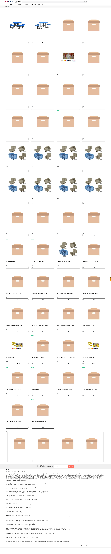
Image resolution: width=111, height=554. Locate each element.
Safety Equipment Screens (40, 529)
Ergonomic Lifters (33, 504)
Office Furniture (8, 521)
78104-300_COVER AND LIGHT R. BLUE (38, 261)
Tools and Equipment (9, 483)
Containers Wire (42, 492)
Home (6, 6)
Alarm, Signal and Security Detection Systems (70, 472)
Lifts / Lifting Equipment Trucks (71, 517)
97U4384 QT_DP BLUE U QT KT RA (88, 325)
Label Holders (8, 514)
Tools (7, 536)
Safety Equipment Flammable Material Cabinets (63, 529)
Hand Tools (64, 475)
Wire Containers (16, 540)
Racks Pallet (27, 525)
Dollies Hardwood (20, 499)
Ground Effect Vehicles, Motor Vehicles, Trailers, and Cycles (53, 475)
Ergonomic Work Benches (40, 504)
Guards (7, 507)
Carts (7, 488)
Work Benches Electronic (26, 541)
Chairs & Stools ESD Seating (27, 491)
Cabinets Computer (34, 487)
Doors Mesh (19, 500)
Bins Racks (17, 484)
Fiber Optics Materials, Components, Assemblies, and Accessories (92, 474)
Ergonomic (7, 504)
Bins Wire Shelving (10, 540)
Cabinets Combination (16, 487)
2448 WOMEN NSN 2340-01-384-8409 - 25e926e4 (40, 325)
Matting (7, 520)
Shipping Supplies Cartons (42, 533)
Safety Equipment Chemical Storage (30, 529)
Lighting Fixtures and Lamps (17, 476)
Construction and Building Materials (52, 473)
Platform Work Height (20, 524)
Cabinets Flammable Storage (46, 487)
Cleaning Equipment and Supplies (92, 473)
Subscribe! (71, 466)
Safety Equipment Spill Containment (52, 528)
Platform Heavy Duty (33, 524)
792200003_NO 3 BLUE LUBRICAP (88, 36)
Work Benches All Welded (50, 541)
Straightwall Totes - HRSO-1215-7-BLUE (38, 197)
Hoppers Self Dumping (18, 511)
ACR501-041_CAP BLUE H (35, 68)
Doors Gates (14, 500)
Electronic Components (21, 471)
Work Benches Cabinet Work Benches (16, 541)
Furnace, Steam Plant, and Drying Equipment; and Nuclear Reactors (76, 475)
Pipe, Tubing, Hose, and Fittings (80, 477)
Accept (54, 552)
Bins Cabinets (10, 484)
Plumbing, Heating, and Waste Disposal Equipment (43, 477)
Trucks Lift (27, 537)
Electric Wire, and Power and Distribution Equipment (42, 474)
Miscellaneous (93, 476)
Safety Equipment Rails (13, 529)
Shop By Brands (41, 4)
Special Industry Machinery (60, 478)
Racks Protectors (32, 525)
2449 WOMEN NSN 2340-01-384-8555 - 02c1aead (14, 325)
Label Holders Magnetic (14, 514)
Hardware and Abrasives (90, 475)
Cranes (7, 495)
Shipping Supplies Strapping (16, 533)
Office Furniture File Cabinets (24, 521)
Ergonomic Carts (20, 504)
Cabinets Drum (40, 487)
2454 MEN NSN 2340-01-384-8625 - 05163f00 (64, 389)
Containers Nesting (19, 492)
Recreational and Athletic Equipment (70, 477)
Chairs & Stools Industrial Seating (43, 491)
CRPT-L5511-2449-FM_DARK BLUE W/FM (38, 357)
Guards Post (15, 507)
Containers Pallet (30, 492)
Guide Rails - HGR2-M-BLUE (61, 68)
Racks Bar (9, 525)
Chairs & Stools (8, 491)
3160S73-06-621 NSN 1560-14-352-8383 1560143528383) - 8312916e (66, 455)
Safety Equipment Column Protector (49, 529)
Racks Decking (18, 525)
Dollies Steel (36, 499)
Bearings (33, 473)
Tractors (65, 478)
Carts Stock (18, 488)
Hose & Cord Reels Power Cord (16, 512)
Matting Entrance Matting (35, 520)
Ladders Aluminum (11, 515)
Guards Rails (24, 507)
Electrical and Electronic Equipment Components (58, 474)
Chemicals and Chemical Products (82, 473)
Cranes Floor (16, 495)
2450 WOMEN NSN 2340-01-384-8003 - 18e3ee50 (14, 293)
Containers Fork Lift (13, 492)
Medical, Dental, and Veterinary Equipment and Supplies (64, 476)
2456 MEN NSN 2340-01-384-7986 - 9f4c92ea (39, 421)
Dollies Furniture (15, 499)
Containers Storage (25, 492)
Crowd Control (8, 496)
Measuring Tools (20, 477)
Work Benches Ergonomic (34, 541)
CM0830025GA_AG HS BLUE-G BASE (88, 68)
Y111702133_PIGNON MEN (35, 389)
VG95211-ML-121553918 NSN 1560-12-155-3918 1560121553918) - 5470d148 (18, 455)
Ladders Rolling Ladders (26, 515)
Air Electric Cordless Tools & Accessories (27, 483)
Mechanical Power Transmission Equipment (29, 477)
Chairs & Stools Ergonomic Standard (16, 491)
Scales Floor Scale (17, 530)
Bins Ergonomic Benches (13, 504)
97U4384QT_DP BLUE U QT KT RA (62, 229)
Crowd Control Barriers (14, 496)
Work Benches (8, 541)
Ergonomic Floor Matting (26, 504)
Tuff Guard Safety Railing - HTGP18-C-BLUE (89, 357)
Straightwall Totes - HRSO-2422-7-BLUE (63, 197)
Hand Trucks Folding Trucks (14, 508)
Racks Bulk (13, 525)
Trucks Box (19, 537)
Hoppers (7, 511)
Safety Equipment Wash (42, 528)
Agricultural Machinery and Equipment (13, 472)
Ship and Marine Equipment (51, 478)
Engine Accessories (79, 474)
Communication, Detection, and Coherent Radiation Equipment (67, 473)
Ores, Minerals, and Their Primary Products (58, 477)
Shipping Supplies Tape (34, 533)
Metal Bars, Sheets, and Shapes (78, 476)
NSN (6, 472)
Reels (7, 527)
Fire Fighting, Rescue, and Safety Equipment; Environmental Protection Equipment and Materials (26, 475)
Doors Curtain (10, 500)
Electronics (7, 471)
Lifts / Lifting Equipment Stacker (41, 517)
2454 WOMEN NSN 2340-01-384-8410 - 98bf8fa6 (39, 293)
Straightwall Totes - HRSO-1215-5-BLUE (12, 197)
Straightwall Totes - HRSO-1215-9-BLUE (89, 197)
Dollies (7, 499)
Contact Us (110, 279)
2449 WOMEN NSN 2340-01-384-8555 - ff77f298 (90, 293)
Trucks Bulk (31, 537)
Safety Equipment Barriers (24, 528)
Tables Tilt (25, 534)
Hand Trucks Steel (36, 508)
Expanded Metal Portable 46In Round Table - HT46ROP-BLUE (16, 36)
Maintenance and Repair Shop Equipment (50, 476)
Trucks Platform (15, 537)
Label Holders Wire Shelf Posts (22, 514)
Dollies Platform (30, 499)
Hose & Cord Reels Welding (26, 512)
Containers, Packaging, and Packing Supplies (27, 474)
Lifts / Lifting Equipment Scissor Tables (20, 517)
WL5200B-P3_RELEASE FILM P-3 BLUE (38, 229)
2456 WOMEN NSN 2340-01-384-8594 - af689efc (90, 261)
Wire (6, 540)
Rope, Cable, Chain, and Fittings (32, 478)
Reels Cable (10, 527)
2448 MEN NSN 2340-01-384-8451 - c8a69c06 (13, 421)
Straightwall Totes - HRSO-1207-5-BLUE (63, 165)
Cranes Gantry (21, 495)
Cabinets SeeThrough (66, 487)
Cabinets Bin (11, 487)
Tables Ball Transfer (16, 534)
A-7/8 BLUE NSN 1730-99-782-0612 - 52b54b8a (64, 36)
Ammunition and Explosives (93, 472)
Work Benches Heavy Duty (42, 541)
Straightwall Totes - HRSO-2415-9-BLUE (38, 165)
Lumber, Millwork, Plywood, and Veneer (37, 476)
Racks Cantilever (22, 525)
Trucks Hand (10, 537)
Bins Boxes (33, 484)
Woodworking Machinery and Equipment (16, 479)
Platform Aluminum (27, 524)
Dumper (7, 503)
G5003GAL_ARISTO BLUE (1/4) (11, 68)
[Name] (84, 1)
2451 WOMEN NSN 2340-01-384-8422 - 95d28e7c (65, 293)
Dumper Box (10, 503)
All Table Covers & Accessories (21, 480)
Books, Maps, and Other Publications (40, 473)
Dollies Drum (10, 499)
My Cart (7, 545)
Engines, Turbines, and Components (71, 474)
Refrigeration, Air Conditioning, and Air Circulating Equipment (18, 478)
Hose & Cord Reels (9, 512)
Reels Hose (13, 527)
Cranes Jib (24, 495)
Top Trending (26, 4)
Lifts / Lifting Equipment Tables (61, 517)
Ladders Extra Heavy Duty (19, 515)
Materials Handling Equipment (26, 476)
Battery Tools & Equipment (37, 483)
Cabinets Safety (59, 487)
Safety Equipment (9, 528)
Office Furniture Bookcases (15, 521)
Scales (7, 530)
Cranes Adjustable (11, 495)
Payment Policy (33, 545)
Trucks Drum (36, 537)
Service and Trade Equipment (42, 478)
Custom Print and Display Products (11, 480)
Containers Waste (36, 492)
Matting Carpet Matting (20, 520)
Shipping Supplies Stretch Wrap (25, 533)
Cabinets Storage (28, 487)
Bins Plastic (14, 484)
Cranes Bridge (29, 495)
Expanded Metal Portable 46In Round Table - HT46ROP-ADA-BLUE (42, 36)
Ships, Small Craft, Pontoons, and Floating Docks (82, 478)
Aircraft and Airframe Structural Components (26, 472)
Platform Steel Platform (12, 524)
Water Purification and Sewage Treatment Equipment (30, 479)
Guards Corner (28, 507)
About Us (57, 545)
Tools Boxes (10, 536)
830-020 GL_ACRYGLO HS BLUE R (88, 229)
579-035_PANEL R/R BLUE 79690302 (12, 229)
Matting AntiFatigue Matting (13, 520)
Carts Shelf (14, 488)
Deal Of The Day (12, 4)
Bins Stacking (22, 484)
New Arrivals (34, 4)
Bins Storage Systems (27, 484)
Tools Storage (14, 536)
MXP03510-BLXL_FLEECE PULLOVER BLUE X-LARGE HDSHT (66, 357)
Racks (7, 525)
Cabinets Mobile (22, 487)
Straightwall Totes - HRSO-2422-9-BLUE (12, 165)
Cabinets (7, 487)
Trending (32, 335)
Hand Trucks (8, 508)
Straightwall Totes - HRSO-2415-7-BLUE (63, 261)
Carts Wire (25, 488)
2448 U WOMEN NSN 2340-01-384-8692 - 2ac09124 (65, 325)
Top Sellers (19, 4)
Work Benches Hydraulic (58, 541)
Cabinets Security (54, 487)
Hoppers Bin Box (11, 511)
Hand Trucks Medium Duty (44, 508)
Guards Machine (11, 507)
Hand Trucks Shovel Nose (52, 508)
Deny (57, 552)
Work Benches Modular (66, 541)
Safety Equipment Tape (20, 529)
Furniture (42, 475)
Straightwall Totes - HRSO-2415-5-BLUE (89, 165)
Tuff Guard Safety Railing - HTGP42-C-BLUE (13, 357)
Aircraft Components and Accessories (38, 472)
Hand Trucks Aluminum (22, 508)
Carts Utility (22, 488)
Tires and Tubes (92, 478)
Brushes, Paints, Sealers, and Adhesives (83, 472)
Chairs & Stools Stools (34, 491)
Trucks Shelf (24, 537)
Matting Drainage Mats (28, 520)
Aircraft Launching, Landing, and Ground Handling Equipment (54, 472)
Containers (7, 492)
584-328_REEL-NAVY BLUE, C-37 (11, 261)
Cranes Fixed (33, 495)
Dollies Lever (26, 499)
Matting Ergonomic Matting (44, 520)
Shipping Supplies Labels (50, 533)
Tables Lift (21, 534)
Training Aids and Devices (71, 478)
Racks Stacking (38, 525)
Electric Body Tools (45, 483)
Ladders (7, 515)
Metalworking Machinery (86, 476)
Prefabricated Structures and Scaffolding (92, 477)
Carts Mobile (10, 488)
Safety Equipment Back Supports (34, 528)
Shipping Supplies (8, 533)
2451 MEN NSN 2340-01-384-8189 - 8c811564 (90, 389)
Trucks (7, 537)
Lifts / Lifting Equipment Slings (30, 517)
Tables (7, 534)
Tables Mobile (10, 534)
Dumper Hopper (15, 503)
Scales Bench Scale (11, 530)
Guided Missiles (96, 475)
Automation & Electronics (13, 471)
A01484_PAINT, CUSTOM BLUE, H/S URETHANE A (13, 389)
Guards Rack (20, 507)
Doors (7, 500)
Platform (7, 524)
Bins (6, 484)
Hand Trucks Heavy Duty (29, 508)
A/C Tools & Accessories (16, 483)
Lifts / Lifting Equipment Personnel (51, 517)
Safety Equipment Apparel (16, 528)
